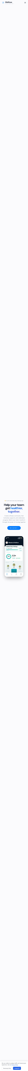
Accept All (17, 1068)
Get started (13, 528)
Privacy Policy (15, 1064)
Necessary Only (7, 1068)
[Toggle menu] (25, 3)
